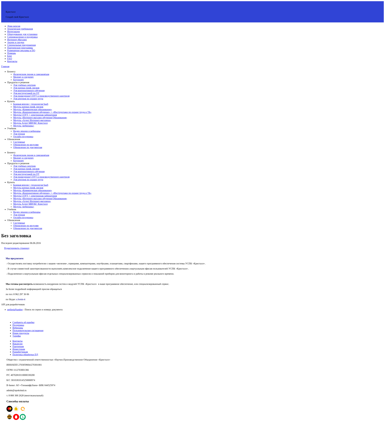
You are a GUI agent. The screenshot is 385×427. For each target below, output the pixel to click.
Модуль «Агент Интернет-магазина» (32, 120)
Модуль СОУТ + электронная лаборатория (35, 115)
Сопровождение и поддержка (22, 37)
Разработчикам (20, 352)
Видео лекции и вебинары (26, 131)
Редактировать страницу (16, 248)
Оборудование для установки (22, 34)
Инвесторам (18, 349)
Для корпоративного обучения (29, 90)
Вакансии (17, 343)
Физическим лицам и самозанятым (31, 74)
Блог (9, 56)
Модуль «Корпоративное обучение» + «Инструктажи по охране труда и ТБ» (52, 112)
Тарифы (16, 336)
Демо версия (13, 26)
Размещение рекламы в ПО (21, 50)
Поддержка (18, 325)
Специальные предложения (21, 45)
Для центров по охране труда (28, 98)
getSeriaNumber (15, 309)
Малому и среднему (23, 77)
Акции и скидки (15, 42)
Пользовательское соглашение (27, 330)
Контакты (12, 61)
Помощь (11, 53)
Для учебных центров (24, 85)
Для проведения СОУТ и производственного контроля (41, 96)
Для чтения (19, 134)
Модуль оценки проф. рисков (28, 106)
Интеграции (13, 31)
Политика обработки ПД (25, 354)
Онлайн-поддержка (23, 136)
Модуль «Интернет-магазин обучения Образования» (40, 117)
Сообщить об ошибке (23, 322)
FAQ (9, 58)
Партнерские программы (20, 47)
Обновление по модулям (25, 144)
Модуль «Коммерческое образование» (32, 109)
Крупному (18, 79)
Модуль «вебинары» (23, 125)
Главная (5, 66)
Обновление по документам (27, 147)
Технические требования (20, 29)
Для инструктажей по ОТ (26, 93)
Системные (19, 142)
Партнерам (18, 346)
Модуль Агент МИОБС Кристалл (30, 123)
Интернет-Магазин (17, 39)
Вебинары (17, 327)
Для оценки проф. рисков (26, 88)
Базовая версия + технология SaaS (30, 104)
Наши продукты (20, 333)
